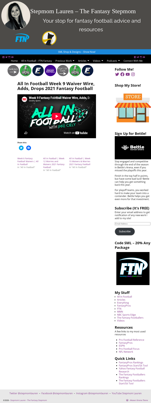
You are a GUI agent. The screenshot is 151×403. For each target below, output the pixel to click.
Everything (123, 302)
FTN (119, 308)
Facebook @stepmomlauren (57, 393)
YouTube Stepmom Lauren (127, 393)
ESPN (122, 345)
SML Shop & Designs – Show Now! (76, 51)
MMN (120, 311)
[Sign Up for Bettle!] (133, 158)
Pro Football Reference (131, 339)
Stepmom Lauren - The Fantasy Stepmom (28, 400)
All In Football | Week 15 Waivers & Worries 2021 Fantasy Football (79, 161)
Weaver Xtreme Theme (139, 400)
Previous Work (63, 60)
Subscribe (125, 231)
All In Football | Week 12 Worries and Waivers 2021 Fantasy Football (53, 163)
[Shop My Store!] (133, 108)
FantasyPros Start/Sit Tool (133, 365)
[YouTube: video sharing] (12, 57)
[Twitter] (6, 57)
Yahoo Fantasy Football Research (132, 370)
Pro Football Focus (129, 348)
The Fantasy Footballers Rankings (132, 376)
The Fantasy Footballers (130, 317)
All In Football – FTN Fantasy (36, 60)
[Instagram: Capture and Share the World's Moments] (9, 57)
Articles (82, 60)
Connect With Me (133, 60)
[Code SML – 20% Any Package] (133, 268)
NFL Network (126, 351)
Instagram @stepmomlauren (92, 393)
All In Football (124, 296)
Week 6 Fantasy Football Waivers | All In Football (27, 161)
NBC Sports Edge (126, 314)
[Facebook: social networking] (3, 57)
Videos (96, 60)
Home (14, 60)
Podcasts (112, 60)
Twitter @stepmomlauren (23, 393)
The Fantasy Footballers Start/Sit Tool (132, 382)
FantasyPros (124, 305)
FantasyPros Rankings (131, 362)
